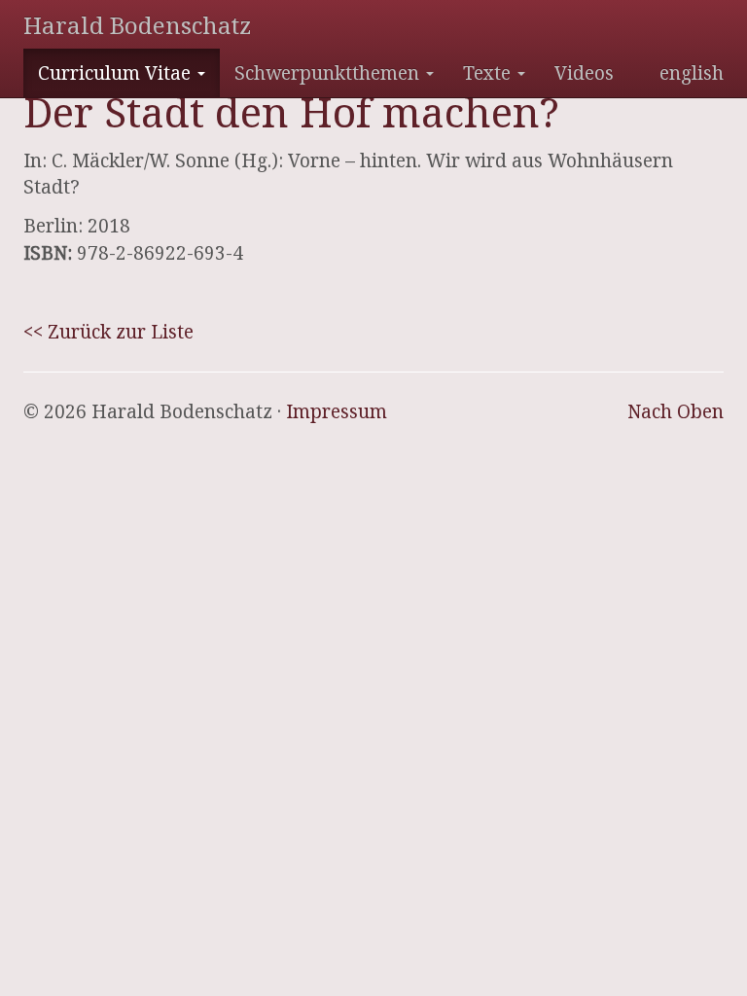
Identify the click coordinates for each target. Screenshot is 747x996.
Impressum (336, 411)
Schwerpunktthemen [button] (329, 73)
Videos (584, 73)
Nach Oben (675, 411)
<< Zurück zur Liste (108, 331)
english (691, 73)
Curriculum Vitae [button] (117, 73)
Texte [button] (489, 73)
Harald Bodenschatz (137, 25)
